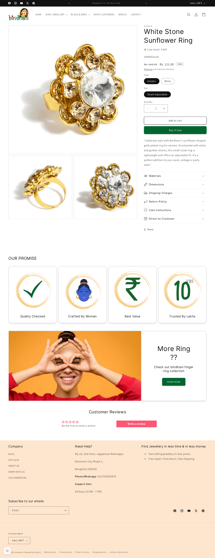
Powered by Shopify (32, 552)
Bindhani (19, 552)
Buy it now (175, 130)
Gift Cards (13, 459)
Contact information (119, 552)
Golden (151, 81)
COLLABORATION (17, 477)
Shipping (148, 69)
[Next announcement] (146, 3)
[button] (56, 14)
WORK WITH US (16, 471)
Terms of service (82, 552)
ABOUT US (13, 465)
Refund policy (50, 552)
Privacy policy (65, 552)
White (167, 81)
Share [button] (150, 229)
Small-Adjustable (157, 94)
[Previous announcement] (69, 3)
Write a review (136, 424)
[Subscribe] (65, 510)
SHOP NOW (173, 381)
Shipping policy (99, 552)
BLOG (11, 454)
